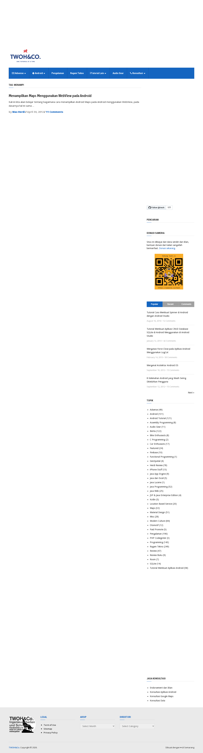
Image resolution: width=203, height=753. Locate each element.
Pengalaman (58, 73)
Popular (154, 304)
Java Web (154, 491)
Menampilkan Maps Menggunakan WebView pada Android (50, 95)
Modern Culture (157, 521)
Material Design (157, 512)
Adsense (19, 73)
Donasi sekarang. (167, 248)
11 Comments (54, 111)
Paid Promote (156, 529)
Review (153, 551)
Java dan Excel (157, 478)
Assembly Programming (161, 422)
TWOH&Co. (14, 747)
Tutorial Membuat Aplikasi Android (166, 568)
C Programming (157, 439)
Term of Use (50, 725)
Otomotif (154, 525)
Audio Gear (118, 73)
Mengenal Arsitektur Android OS (162, 365)
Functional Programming (162, 456)
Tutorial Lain (97, 73)
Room (153, 559)
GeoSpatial (155, 461)
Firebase (154, 452)
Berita (153, 431)
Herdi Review (156, 465)
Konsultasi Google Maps (161, 696)
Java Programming (159, 486)
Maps (152, 508)
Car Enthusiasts (157, 444)
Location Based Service (161, 504)
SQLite (153, 563)
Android (38, 73)
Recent (170, 304)
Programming (156, 542)
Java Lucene (155, 482)
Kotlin (153, 499)
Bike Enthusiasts (158, 435)
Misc (152, 516)
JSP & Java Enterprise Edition (164, 495)
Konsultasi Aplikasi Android (163, 692)
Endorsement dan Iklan (161, 687)
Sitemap (48, 728)
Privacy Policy (51, 732)
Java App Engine (158, 474)
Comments (186, 304)
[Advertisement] (101, 22)
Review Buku (156, 555)
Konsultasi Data (157, 700)
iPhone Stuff (156, 469)
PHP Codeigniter (158, 538)
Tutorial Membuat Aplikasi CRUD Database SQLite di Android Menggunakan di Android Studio (168, 332)
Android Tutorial (158, 418)
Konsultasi (137, 73)
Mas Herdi (18, 111)
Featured (154, 448)
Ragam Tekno (77, 73)
